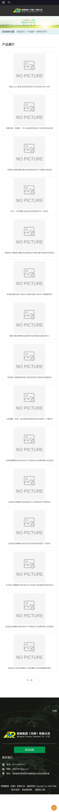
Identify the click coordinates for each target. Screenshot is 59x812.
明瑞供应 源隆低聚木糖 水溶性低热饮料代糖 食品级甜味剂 (29, 377)
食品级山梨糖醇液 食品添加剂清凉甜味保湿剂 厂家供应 (29, 544)
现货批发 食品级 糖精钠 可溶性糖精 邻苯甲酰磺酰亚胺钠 (29, 668)
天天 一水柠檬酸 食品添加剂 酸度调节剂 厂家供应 (29, 211)
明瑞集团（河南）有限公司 (13, 786)
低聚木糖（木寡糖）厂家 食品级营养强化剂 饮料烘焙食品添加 (29, 128)
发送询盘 (29, 750)
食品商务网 (27, 790)
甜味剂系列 (42, 32)
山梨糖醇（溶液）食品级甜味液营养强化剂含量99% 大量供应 (29, 419)
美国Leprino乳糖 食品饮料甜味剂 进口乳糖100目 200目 (29, 87)
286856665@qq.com (20, 769)
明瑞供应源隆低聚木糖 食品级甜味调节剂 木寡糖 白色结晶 (29, 170)
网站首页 (21, 32)
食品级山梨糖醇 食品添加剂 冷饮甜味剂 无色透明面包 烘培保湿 (29, 627)
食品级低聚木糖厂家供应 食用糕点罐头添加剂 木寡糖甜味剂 (29, 294)
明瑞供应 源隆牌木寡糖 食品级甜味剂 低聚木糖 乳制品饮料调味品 (29, 253)
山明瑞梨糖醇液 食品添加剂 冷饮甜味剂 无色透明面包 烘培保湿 (29, 461)
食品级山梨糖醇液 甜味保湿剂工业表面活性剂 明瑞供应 (29, 502)
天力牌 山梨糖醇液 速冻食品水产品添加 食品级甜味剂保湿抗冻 (29, 585)
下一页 (29, 680)
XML (54, 786)
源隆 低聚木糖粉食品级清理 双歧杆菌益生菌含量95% (29, 336)
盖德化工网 (40, 790)
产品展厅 (31, 32)
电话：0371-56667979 (15, 764)
